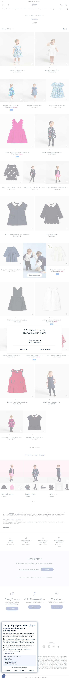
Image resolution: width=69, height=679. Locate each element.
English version (23, 349)
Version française (45, 349)
